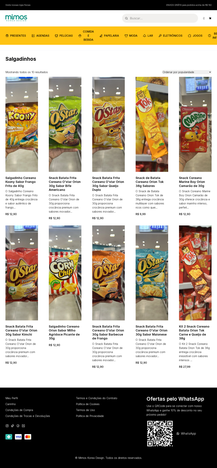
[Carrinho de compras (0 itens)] (210, 18)
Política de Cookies (88, 404)
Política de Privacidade (90, 416)
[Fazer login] (203, 18)
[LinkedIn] (23, 426)
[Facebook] (18, 426)
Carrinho (10, 404)
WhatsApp (188, 433)
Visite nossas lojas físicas (18, 5)
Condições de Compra (19, 410)
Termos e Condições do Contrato (96, 398)
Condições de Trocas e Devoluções (27, 416)
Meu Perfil (11, 398)
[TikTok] (12, 426)
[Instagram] (7, 426)
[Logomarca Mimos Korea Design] (16, 17)
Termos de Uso (85, 410)
